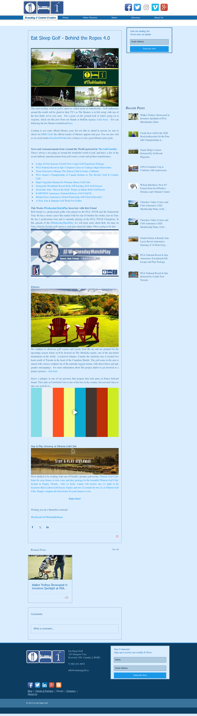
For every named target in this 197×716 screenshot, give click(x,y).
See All (115, 549)
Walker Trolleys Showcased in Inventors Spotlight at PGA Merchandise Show (49, 587)
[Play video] (75, 253)
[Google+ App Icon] (164, 7)
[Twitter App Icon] (137, 7)
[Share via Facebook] (32, 527)
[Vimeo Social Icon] (155, 7)
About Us (32, 694)
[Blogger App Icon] (58, 685)
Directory (71, 691)
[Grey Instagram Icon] (146, 7)
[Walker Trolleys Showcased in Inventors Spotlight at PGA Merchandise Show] (50, 567)
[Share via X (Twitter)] (39, 527)
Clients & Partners (44, 691)
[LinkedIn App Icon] (44, 685)
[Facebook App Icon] (128, 7)
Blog (30, 691)
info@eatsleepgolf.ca (78, 670)
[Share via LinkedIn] (47, 527)
